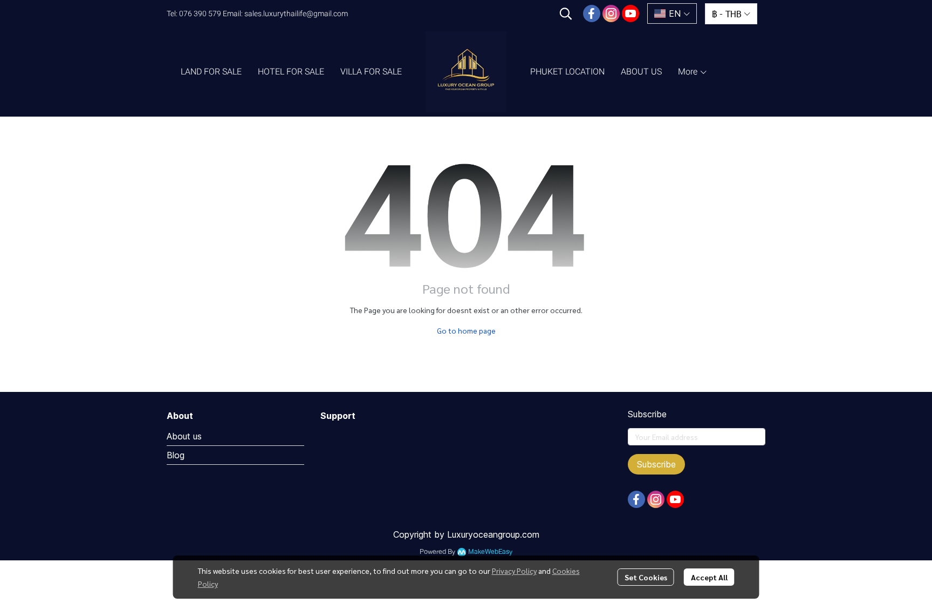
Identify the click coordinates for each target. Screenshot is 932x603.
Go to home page (466, 330)
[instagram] (611, 13)
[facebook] (591, 13)
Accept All (709, 577)
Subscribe (656, 464)
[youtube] (630, 13)
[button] (566, 13)
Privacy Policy (514, 570)
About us (184, 436)
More (689, 71)
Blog (175, 455)
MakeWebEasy (490, 552)
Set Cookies (646, 577)
